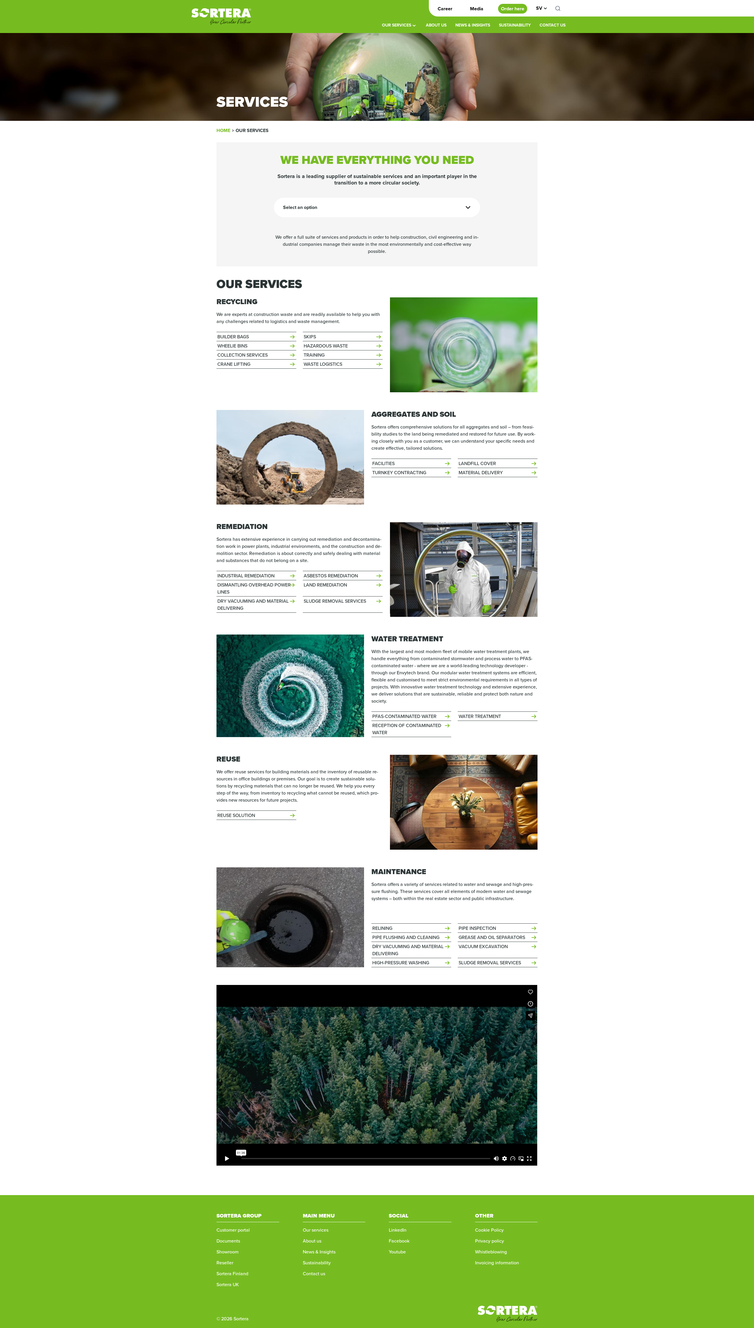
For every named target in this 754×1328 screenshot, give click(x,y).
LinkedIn (397, 1230)
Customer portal (233, 1230)
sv (539, 8)
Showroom (227, 1251)
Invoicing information (497, 1262)
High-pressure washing (400, 962)
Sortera (221, 16)
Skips (310, 336)
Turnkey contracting (399, 472)
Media (476, 8)
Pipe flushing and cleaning (405, 937)
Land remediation (325, 584)
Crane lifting (233, 364)
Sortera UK (227, 1284)
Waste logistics (323, 364)
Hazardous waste (326, 345)
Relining (382, 928)
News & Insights (472, 25)
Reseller (224, 1262)
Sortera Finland (232, 1273)
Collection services (242, 355)
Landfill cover (477, 463)
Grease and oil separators (492, 937)
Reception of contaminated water (406, 729)
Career (445, 8)
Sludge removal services (335, 601)
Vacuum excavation (483, 946)
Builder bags (233, 336)
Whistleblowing (491, 1251)
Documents (228, 1241)
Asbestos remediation (331, 575)
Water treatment (480, 716)
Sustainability (515, 25)
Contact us (553, 25)
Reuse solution (236, 815)
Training (314, 355)
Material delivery (481, 472)
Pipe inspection (477, 928)
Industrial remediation (246, 575)
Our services (396, 25)
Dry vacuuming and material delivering (253, 604)
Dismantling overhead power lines (254, 588)
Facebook (399, 1241)
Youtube (397, 1251)
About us (436, 25)
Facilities (383, 463)
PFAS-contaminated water (404, 716)
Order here (512, 8)
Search (561, 8)
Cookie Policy (489, 1230)
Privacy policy (490, 1241)
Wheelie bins (232, 345)
